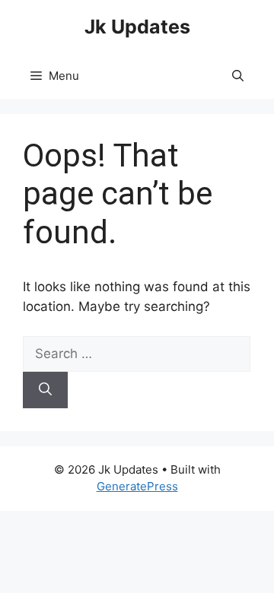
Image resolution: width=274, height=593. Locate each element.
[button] (238, 76)
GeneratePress (137, 486)
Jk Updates (137, 26)
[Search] (45, 390)
